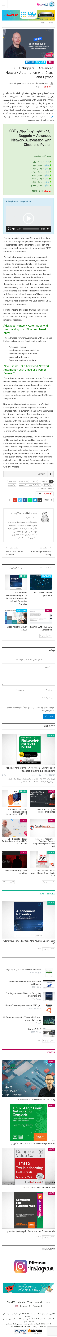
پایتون (51, 116)
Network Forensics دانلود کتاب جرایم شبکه (23, 969)
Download (40, 62)
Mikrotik (21, 1302)
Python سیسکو (23, 481)
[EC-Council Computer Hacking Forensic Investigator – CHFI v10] (14, 798)
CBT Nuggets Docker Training (41, 553)
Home (47, 1302)
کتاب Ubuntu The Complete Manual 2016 (23, 1005)
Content (41, 474)
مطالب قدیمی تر (48, 882)
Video (50, 62)
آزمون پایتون (12, 481)
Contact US (25, 1306)
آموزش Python (48, 485)
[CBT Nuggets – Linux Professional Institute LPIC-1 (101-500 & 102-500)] (14, 828)
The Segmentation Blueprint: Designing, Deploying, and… (23, 995)
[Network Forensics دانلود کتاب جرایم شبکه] (49, 972)
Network (30, 62)
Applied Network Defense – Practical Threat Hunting (24, 983)
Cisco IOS (11, 1302)
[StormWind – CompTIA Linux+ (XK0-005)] (28, 1078)
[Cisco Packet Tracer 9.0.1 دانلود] (41, 582)
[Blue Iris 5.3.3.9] (49, 1032)
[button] (28, 218)
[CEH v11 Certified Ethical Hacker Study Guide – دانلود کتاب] (42, 859)
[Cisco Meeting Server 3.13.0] (16, 616)
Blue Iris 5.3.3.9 (34, 1029)
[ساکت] (13, 228)
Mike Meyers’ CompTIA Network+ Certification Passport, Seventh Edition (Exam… (30, 769)
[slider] (31, 229)
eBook (23, 576)
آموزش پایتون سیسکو (46, 488)
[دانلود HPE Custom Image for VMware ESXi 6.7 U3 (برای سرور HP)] (49, 1020)
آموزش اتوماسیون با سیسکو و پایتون (29, 485)
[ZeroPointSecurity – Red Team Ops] (14, 859)
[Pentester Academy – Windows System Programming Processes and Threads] (42, 828)
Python (33, 481)
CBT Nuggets (42, 481)
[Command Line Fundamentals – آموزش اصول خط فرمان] (28, 1210)
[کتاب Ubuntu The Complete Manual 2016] (49, 1008)
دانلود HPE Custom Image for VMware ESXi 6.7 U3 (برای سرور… (22, 1019)
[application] (28, 219)
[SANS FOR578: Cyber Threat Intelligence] (42, 798)
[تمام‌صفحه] (9, 228)
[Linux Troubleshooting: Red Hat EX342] (28, 1166)
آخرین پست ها (9, 882)
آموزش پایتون (12, 485)
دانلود (46, 162)
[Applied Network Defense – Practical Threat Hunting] (49, 984)
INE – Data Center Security (14, 553)
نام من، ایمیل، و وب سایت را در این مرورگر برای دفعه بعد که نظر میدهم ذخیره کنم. (30, 709)
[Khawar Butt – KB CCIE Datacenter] (41, 616)
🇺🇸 (16, 1306)
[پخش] (47, 228)
